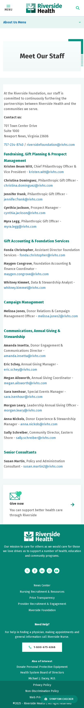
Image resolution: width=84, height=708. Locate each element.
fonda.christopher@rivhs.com (42, 255)
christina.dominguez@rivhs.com (28, 185)
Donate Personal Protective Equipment (42, 667)
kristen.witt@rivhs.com (46, 172)
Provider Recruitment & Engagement (42, 604)
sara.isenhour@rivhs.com (23, 397)
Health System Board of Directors (42, 672)
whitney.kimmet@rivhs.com (25, 288)
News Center (42, 585)
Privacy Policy (42, 685)
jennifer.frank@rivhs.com (23, 199)
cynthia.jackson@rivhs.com (24, 213)
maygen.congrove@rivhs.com (26, 274)
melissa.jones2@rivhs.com (58, 316)
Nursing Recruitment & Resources (42, 591)
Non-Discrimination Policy (42, 691)
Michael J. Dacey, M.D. (42, 678)
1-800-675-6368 (44, 647)
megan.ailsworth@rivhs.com (25, 383)
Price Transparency (42, 598)
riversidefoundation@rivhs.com (51, 145)
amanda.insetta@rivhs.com (25, 356)
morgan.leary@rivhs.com (23, 410)
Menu (8, 9)
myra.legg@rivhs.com (20, 226)
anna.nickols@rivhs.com (38, 424)
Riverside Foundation (42, 610)
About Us (10, 22)
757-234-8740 (13, 145)
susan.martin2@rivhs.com (43, 466)
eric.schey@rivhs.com (20, 369)
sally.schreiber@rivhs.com (36, 438)
